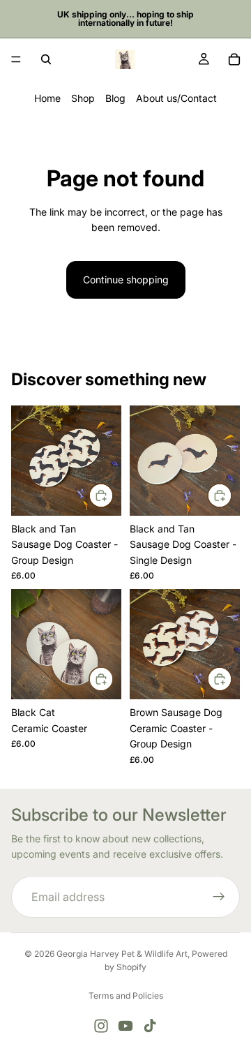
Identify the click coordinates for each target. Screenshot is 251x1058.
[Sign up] (219, 896)
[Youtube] (125, 1026)
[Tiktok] (150, 1026)
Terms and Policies (126, 995)
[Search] (46, 59)
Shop (83, 98)
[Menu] (16, 59)
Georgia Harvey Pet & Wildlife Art (122, 953)
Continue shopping (126, 279)
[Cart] (234, 59)
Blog (115, 98)
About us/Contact (176, 98)
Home (47, 98)
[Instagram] (101, 1026)
